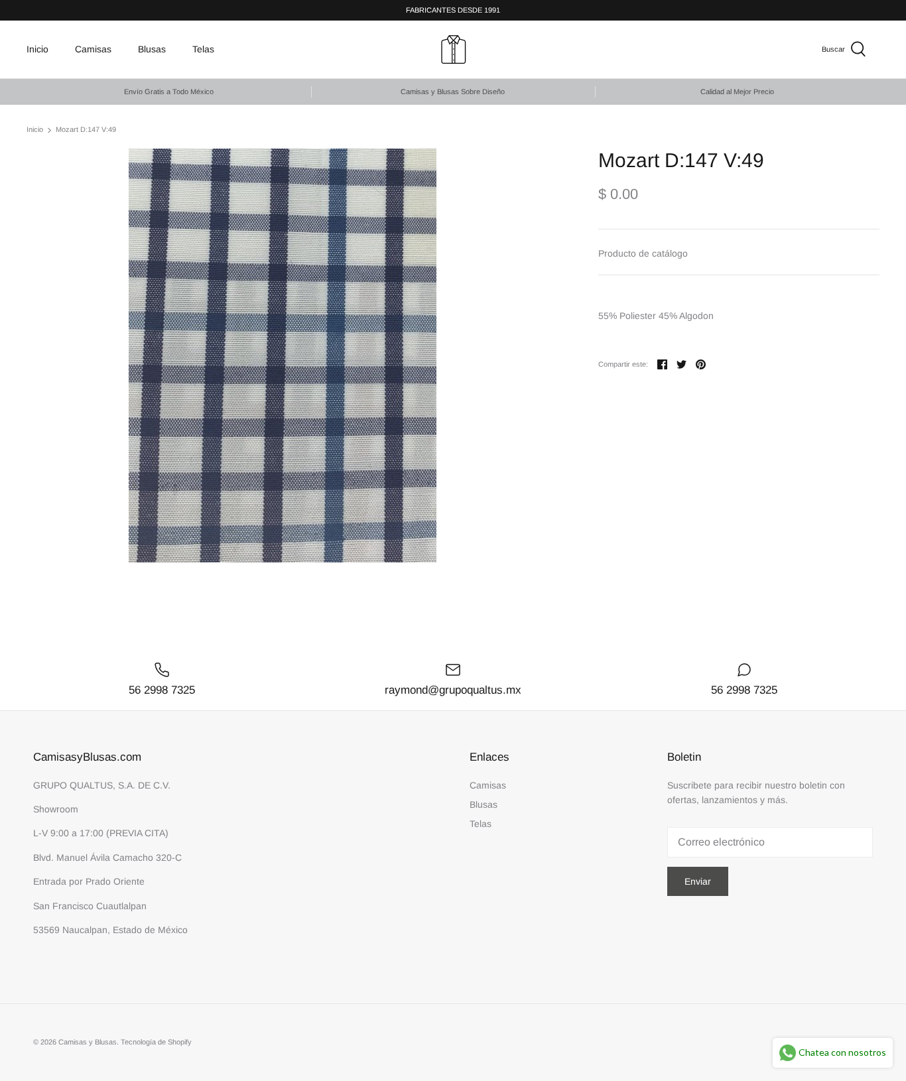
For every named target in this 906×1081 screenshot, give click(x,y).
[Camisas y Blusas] (453, 49)
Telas (203, 49)
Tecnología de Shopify (156, 1042)
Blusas (152, 49)
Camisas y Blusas (87, 1042)
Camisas (93, 49)
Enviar (697, 881)
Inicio (37, 49)
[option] (283, 355)
